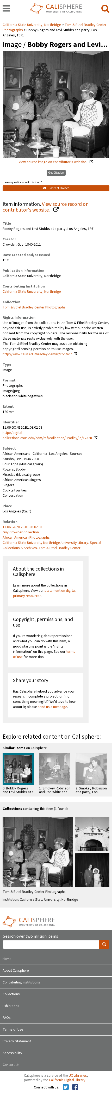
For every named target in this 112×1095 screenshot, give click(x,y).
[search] (105, 9)
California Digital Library (67, 1080)
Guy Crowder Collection (21, 532)
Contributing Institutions (21, 982)
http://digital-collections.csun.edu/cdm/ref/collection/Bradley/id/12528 (47, 435)
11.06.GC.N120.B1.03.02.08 (22, 527)
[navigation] (6, 9)
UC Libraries (78, 1075)
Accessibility (12, 1053)
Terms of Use (13, 1029)
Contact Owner (58, 188)
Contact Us (11, 1065)
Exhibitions (11, 1006)
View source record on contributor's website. (46, 207)
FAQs (7, 1017)
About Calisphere (16, 970)
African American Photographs (26, 537)
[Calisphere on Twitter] (66, 1087)
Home (7, 958)
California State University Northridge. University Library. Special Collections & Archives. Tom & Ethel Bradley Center (52, 545)
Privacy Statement (17, 1041)
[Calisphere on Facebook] (75, 1087)
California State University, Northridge (32, 24)
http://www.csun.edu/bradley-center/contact (37, 354)
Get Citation (56, 172)
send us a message (52, 707)
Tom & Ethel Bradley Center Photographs (34, 307)
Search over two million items (30, 936)
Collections (11, 994)
